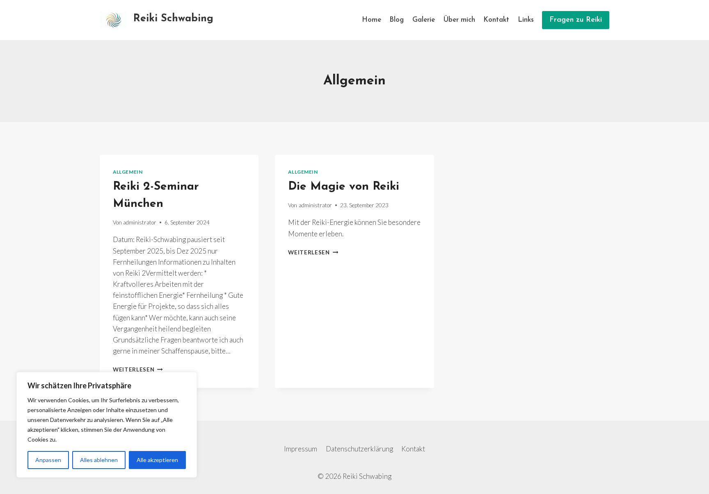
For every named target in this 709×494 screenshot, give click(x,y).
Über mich (459, 19)
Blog (396, 19)
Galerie (423, 19)
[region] (106, 425)
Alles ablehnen (99, 459)
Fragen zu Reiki (575, 20)
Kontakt (496, 19)
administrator (139, 222)
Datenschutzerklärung (359, 448)
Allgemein (127, 172)
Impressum (300, 448)
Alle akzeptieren (157, 459)
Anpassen (48, 459)
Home (371, 19)
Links (526, 19)
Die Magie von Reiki (343, 187)
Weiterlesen (138, 369)
